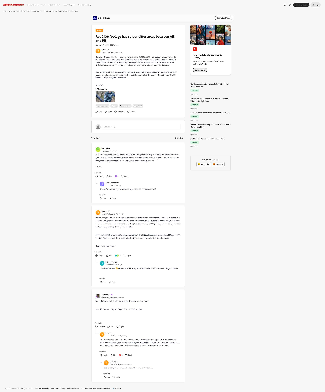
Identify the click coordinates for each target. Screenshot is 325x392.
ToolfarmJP (105, 295)
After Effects (26, 11)
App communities (14, 11)
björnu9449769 (111, 262)
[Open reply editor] (138, 126)
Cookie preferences (73, 389)
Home (5, 11)
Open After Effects (223, 18)
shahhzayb (105, 148)
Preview (114, 106)
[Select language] (290, 5)
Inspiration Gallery (84, 5)
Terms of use (55, 389)
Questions (35, 11)
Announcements (54, 5)
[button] (301, 5)
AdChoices (117, 389)
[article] (138, 162)
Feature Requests (69, 5)
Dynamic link (138, 106)
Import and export (102, 106)
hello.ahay (105, 50)
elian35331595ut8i (112, 183)
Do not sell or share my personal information (95, 389)
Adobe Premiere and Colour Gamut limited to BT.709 (210, 113)
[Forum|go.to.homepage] (13, 5)
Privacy (63, 389)
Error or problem (125, 106)
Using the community (42, 389)
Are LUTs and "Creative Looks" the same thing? (207, 139)
